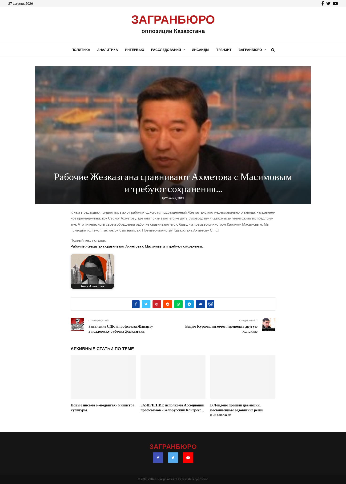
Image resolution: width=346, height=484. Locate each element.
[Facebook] (158, 457)
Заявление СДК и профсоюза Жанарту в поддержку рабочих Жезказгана (121, 329)
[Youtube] (188, 457)
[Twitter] (173, 457)
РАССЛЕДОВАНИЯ (166, 50)
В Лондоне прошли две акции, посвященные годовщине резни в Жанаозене (236, 410)
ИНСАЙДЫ (200, 50)
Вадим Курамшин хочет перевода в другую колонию (221, 329)
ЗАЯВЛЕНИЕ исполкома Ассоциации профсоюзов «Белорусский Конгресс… (172, 408)
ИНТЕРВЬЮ (134, 50)
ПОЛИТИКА (81, 50)
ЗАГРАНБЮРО (173, 20)
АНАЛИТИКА (107, 50)
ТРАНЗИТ (224, 50)
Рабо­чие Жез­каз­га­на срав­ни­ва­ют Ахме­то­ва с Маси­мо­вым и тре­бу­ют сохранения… (137, 246)
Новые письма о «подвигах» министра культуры (102, 408)
